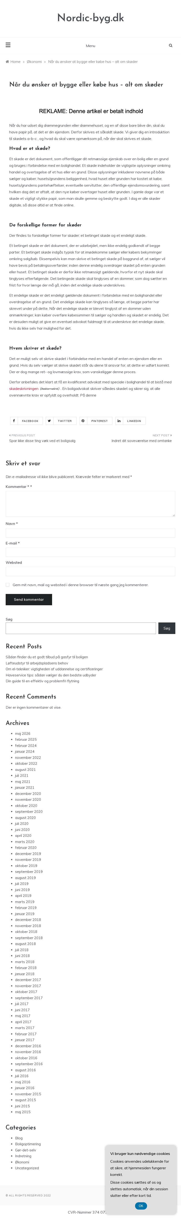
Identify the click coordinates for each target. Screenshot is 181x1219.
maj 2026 (22, 733)
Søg (9, 619)
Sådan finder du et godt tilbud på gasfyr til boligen (47, 657)
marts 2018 (24, 962)
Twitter (65, 421)
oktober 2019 (26, 865)
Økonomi (22, 1162)
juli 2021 (22, 775)
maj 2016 (22, 1082)
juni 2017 (22, 1010)
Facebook (30, 421)
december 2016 (28, 1046)
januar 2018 (24, 974)
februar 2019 (26, 907)
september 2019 (29, 871)
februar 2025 (26, 739)
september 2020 (29, 811)
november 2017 (28, 986)
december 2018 (28, 919)
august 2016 (25, 1070)
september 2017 (29, 998)
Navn (12, 523)
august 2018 (25, 943)
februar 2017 (26, 1034)
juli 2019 (22, 883)
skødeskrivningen (23, 388)
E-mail (13, 543)
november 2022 (28, 757)
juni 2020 (22, 829)
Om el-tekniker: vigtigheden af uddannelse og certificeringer (54, 669)
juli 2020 (22, 823)
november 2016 (28, 1052)
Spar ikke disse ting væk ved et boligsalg (42, 440)
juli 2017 (22, 1004)
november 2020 (28, 799)
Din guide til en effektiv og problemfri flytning (42, 681)
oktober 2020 (26, 805)
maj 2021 (22, 781)
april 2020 (23, 835)
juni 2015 (22, 1106)
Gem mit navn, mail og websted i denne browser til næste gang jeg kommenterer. (80, 584)
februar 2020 (26, 847)
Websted (14, 562)
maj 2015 (22, 1112)
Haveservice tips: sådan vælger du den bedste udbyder (51, 675)
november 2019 (28, 859)
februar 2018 (26, 967)
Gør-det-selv (25, 1150)
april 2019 (23, 895)
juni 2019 (22, 890)
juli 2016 (22, 1076)
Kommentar (17, 486)
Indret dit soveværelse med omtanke (141, 440)
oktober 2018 (26, 931)
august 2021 (25, 769)
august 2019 (25, 877)
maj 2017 (22, 1016)
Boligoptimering (28, 1144)
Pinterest (99, 421)
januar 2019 (24, 914)
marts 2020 (24, 841)
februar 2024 (26, 745)
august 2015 (25, 1100)
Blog (19, 1138)
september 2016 (29, 1064)
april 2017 (23, 1022)
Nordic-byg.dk (90, 18)
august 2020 (25, 817)
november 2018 (28, 926)
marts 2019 (24, 902)
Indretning (23, 1156)
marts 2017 (24, 1028)
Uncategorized (27, 1168)
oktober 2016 (26, 1058)
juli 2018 (22, 950)
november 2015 (28, 1094)
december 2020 (28, 793)
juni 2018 (22, 955)
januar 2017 (24, 1040)
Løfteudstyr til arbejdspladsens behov (37, 663)
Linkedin (134, 421)
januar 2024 (24, 751)
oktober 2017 (26, 992)
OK (141, 1206)
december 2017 (28, 980)
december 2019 (28, 853)
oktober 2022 (26, 763)
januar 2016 (24, 1088)
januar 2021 (24, 787)
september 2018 (29, 938)
